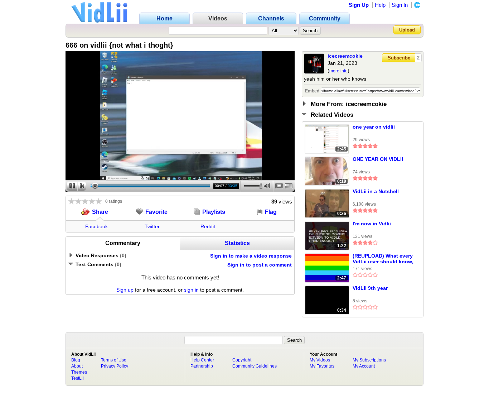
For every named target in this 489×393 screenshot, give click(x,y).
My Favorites (322, 366)
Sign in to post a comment (259, 265)
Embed (312, 91)
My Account (364, 366)
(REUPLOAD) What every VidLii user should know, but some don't (383, 259)
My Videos (320, 360)
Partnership (201, 366)
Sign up (125, 290)
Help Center (202, 360)
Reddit (207, 226)
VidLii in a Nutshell (376, 191)
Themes (79, 372)
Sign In (400, 5)
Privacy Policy (114, 366)
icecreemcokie (345, 56)
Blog (75, 360)
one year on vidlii (374, 127)
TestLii (77, 378)
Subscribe (399, 58)
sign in (191, 290)
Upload (407, 30)
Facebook (96, 226)
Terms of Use (113, 360)
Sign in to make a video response (251, 256)
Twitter (152, 226)
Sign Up (359, 5)
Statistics (237, 243)
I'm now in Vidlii (372, 223)
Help (380, 5)
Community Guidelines (254, 366)
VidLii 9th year (370, 288)
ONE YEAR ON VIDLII (378, 159)
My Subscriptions (369, 360)
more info (338, 70)
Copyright (241, 360)
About (77, 366)
